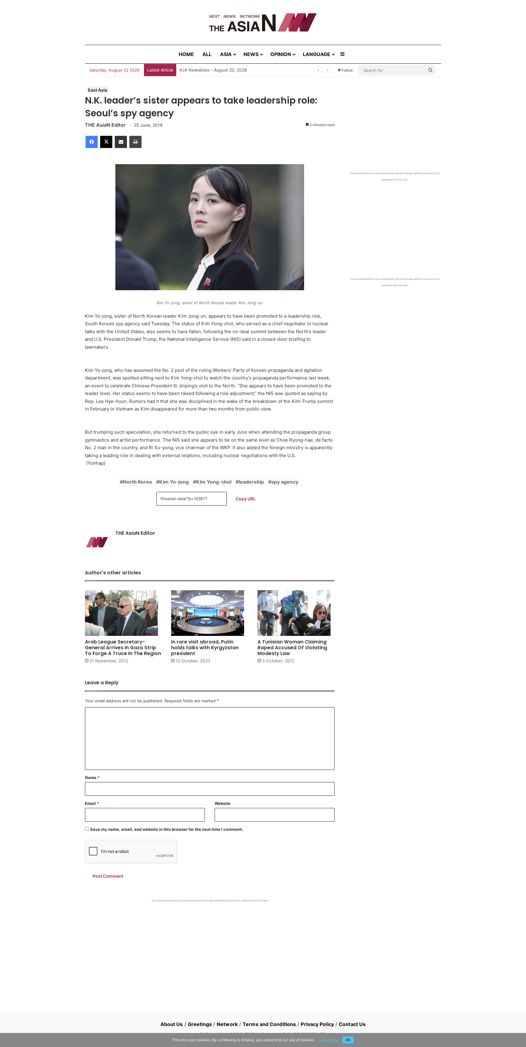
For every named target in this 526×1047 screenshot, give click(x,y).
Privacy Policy (317, 1024)
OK (348, 1040)
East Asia (97, 90)
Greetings (200, 1024)
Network (227, 1024)
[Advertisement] (210, 948)
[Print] (135, 142)
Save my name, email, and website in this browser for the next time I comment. (166, 829)
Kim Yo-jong (174, 482)
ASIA (226, 54)
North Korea (137, 482)
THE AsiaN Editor (105, 125)
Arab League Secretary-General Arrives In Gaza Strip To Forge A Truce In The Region (123, 648)
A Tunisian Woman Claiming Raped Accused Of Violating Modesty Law (292, 648)
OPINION (280, 54)
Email (92, 803)
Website (222, 803)
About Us (171, 1024)
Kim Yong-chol (213, 482)
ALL (207, 54)
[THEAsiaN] (263, 22)
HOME (186, 54)
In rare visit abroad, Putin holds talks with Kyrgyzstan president (205, 648)
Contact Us (352, 1024)
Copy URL (246, 498)
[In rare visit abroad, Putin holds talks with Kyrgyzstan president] (209, 613)
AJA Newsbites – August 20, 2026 (213, 69)
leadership (251, 482)
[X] (106, 142)
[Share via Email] (121, 142)
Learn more (328, 1040)
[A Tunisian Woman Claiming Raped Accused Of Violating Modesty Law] (296, 613)
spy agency (284, 482)
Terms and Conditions (269, 1024)
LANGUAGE (316, 54)
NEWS (251, 54)
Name (92, 777)
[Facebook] (92, 142)
